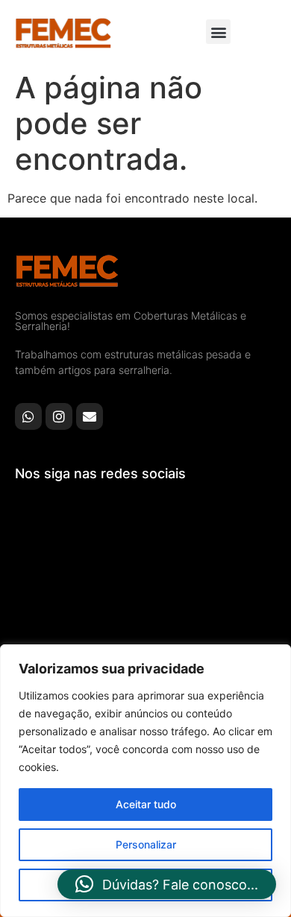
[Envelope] (89, 416)
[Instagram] (59, 416)
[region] (145, 780)
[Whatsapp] (28, 416)
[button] (218, 31)
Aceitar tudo (146, 804)
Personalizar (146, 844)
